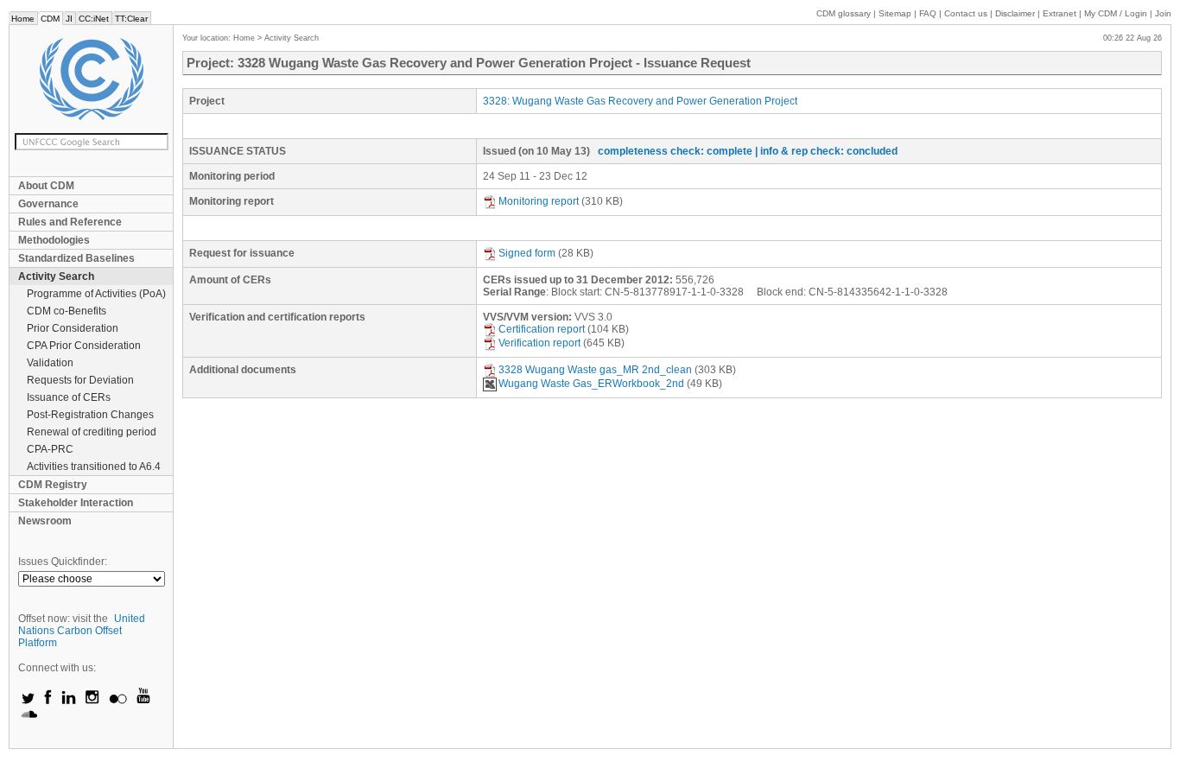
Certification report (541, 329)
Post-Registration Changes (90, 415)
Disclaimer (1015, 13)
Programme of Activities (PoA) (96, 294)
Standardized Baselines (76, 258)
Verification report (539, 343)
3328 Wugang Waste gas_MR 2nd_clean (595, 370)
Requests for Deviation (80, 380)
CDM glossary (843, 13)
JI (69, 18)
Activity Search (56, 276)
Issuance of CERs (69, 397)
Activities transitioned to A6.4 (94, 466)
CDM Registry (52, 485)
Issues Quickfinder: (62, 562)
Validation (50, 363)
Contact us (965, 13)
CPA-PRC (50, 449)
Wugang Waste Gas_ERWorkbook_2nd (591, 384)
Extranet (1059, 13)
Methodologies (54, 240)
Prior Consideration (72, 328)
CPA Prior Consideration (84, 346)
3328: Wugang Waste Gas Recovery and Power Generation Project (640, 101)
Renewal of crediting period (91, 432)
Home (23, 18)
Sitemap (895, 13)
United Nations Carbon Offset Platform (81, 631)
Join (1163, 13)
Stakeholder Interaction (75, 503)
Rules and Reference (70, 222)
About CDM (46, 186)
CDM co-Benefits (66, 311)
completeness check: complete (675, 151)
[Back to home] (91, 79)
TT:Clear (131, 18)
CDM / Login (1117, 13)
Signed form (526, 253)
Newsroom (45, 521)
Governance (48, 204)
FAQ (927, 13)
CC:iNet (94, 18)
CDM (50, 18)
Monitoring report (538, 201)
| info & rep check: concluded (826, 151)
